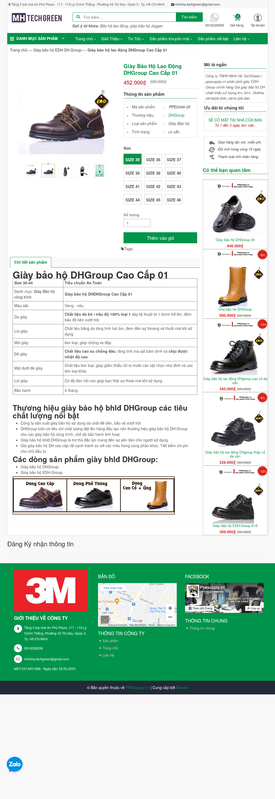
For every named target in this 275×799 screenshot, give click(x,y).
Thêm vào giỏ (160, 237)
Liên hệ (108, 655)
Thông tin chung (202, 628)
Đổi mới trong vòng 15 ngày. (240, 149)
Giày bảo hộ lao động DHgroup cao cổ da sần (235, 381)
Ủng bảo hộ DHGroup (235, 309)
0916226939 (33, 648)
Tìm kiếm (189, 17)
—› (59, 50)
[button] (258, 20)
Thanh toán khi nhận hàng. (238, 156)
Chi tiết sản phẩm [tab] (30, 262)
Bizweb (182, 687)
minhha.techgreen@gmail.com (46, 659)
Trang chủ (110, 647)
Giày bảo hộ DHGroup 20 (235, 240)
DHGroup (176, 115)
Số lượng (131, 214)
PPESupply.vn (137, 687)
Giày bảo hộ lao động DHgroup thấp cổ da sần (235, 454)
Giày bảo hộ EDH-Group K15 (235, 526)
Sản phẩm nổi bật (213, 38)
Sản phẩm (110, 640)
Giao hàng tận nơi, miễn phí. (240, 142)
